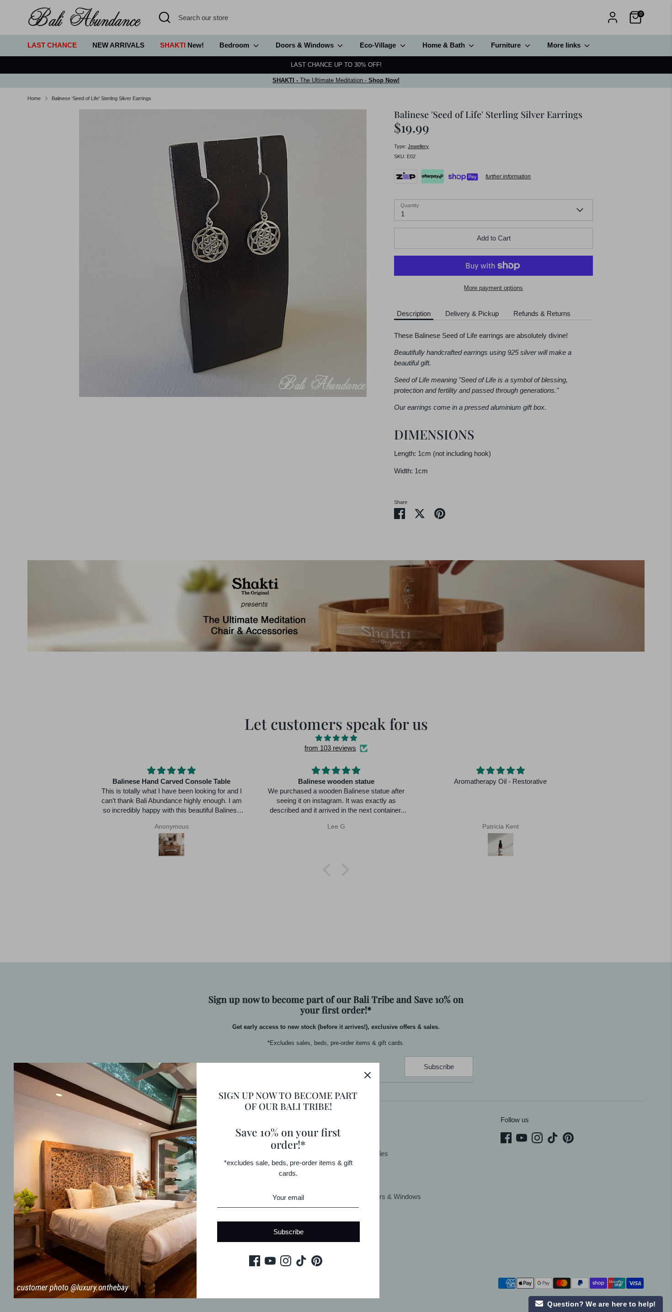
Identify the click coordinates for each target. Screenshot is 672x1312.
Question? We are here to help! (599, 1304)
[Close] (367, 1075)
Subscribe (288, 1232)
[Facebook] (254, 1260)
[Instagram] (285, 1260)
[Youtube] (270, 1260)
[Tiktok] (301, 1260)
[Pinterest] (316, 1260)
